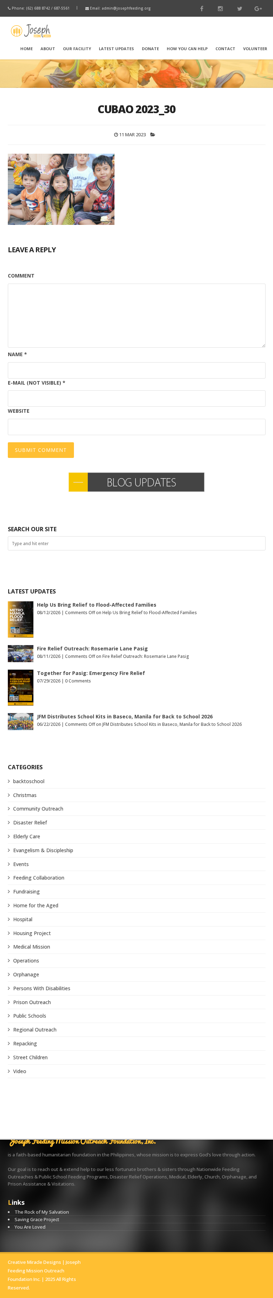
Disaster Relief (30, 822)
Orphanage (26, 974)
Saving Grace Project (37, 1219)
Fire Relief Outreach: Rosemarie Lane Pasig (92, 648)
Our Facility (77, 48)
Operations (26, 960)
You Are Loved (30, 1227)
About (48, 48)
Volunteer (255, 48)
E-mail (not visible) (36, 382)
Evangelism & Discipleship (43, 850)
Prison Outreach (32, 1002)
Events (21, 864)
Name (17, 354)
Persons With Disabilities (41, 988)
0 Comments (78, 681)
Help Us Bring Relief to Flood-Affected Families (96, 604)
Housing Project (32, 933)
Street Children (30, 1057)
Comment (21, 275)
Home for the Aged (35, 905)
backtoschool (28, 781)
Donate (150, 48)
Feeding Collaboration (38, 877)
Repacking (25, 1043)
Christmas (25, 795)
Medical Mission (31, 946)
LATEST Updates (116, 48)
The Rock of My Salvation (42, 1212)
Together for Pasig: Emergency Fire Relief (91, 673)
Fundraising (26, 891)
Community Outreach (38, 808)
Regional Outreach (35, 1029)
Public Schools (29, 1015)
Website (19, 410)
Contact (225, 48)
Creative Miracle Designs (34, 1262)
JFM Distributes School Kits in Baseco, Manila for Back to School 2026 (125, 716)
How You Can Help (187, 48)
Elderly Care (26, 836)
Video (19, 1071)
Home (26, 48)
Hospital (22, 919)
